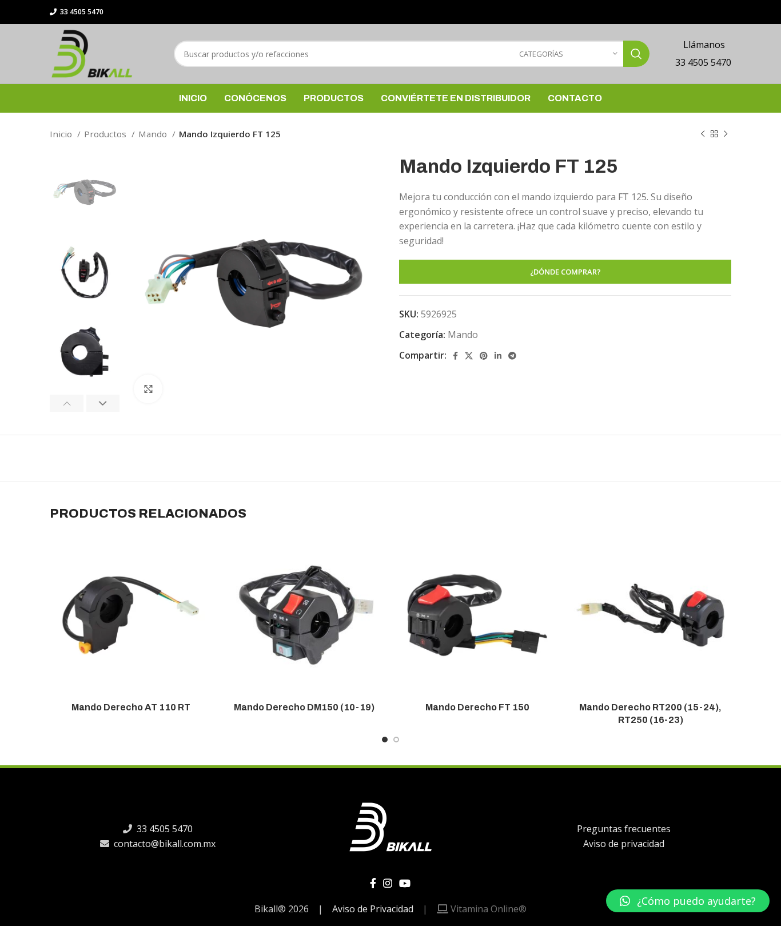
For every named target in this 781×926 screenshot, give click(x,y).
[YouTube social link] (405, 883)
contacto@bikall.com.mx (163, 843)
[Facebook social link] (455, 355)
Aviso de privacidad (623, 843)
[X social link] (468, 355)
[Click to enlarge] (148, 389)
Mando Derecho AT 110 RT (130, 707)
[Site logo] (92, 52)
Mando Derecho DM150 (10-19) (304, 707)
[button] (688, 900)
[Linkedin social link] (498, 355)
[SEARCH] (636, 54)
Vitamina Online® (487, 909)
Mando (153, 134)
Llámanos (703, 44)
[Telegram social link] (512, 355)
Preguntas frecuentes (623, 828)
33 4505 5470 (80, 12)
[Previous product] (702, 134)
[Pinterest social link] (483, 355)
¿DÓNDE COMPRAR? (565, 272)
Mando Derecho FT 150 (477, 707)
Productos (106, 134)
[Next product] (725, 134)
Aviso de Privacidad (372, 909)
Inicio (62, 134)
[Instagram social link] (388, 883)
